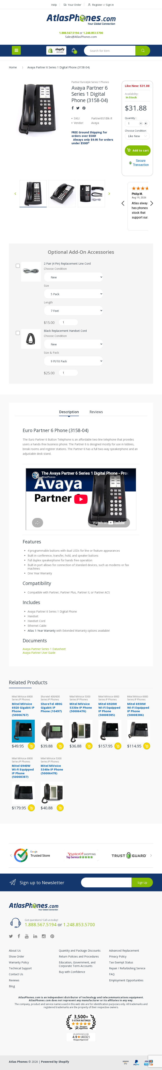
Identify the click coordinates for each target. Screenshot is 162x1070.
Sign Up (142, 882)
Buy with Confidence (72, 972)
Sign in (110, 5)
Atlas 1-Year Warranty (42, 630)
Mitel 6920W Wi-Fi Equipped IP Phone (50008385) (109, 709)
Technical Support (20, 968)
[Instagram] (44, 936)
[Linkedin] (35, 936)
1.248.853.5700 (93, 33)
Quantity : (130, 118)
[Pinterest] (83, 108)
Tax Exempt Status (121, 962)
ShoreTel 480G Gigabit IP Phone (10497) (51, 707)
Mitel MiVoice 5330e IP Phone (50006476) (81, 707)
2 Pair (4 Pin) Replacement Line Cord (67, 263)
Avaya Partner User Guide (39, 652)
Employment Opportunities (126, 980)
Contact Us (16, 974)
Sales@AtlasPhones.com (81, 37)
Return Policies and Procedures (79, 956)
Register (97, 5)
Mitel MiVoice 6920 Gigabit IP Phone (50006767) (23, 709)
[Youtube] (27, 936)
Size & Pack (51, 352)
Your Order (74, 5)
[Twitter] (78, 108)
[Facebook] (72, 108)
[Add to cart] (117, 746)
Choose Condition (135, 130)
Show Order (16, 956)
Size (46, 285)
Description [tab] (69, 411)
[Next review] (151, 204)
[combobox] (117, 51)
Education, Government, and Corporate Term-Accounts (77, 964)
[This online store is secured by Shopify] (56, 50)
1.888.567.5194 (69, 33)
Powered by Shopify (55, 1061)
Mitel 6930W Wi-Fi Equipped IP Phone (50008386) (138, 709)
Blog (12, 986)
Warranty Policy (19, 962)
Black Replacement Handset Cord (65, 331)
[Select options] (31, 746)
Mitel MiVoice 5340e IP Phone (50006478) (52, 769)
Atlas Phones (18, 1061)
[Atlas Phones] (81, 19)
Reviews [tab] (96, 411)
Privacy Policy (117, 956)
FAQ (112, 974)
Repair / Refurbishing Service (127, 968)
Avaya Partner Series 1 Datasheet (44, 649)
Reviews (14, 980)
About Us (15, 950)
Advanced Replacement (124, 950)
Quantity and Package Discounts (80, 950)
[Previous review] (123, 204)
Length (48, 302)
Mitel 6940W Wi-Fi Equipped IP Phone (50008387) (23, 771)
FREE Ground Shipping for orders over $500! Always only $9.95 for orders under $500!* (92, 138)
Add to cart (141, 150)
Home (13, 67)
